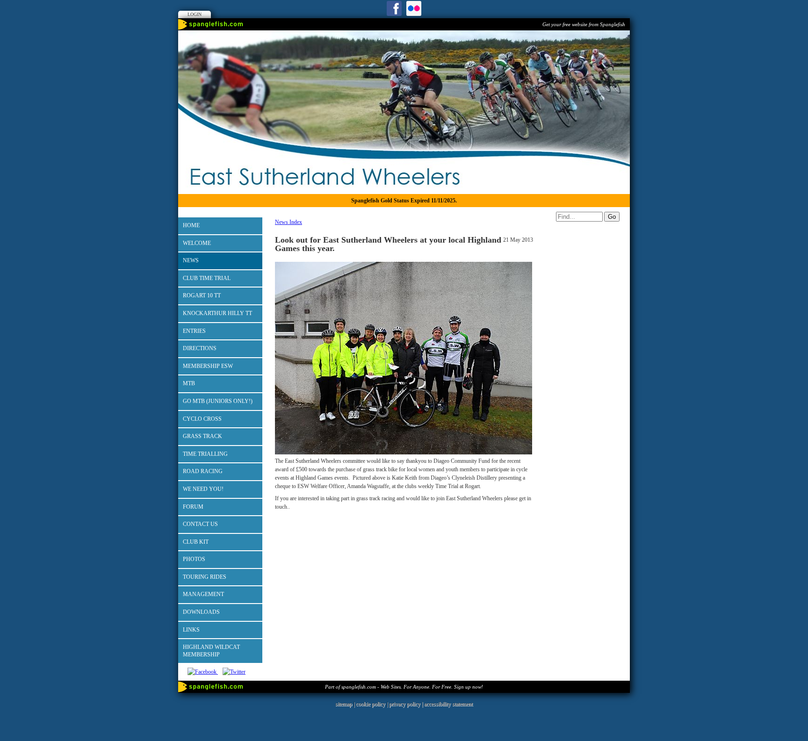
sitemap (343, 704)
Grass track (202, 436)
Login (195, 14)
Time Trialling (205, 454)
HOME (191, 225)
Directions (199, 348)
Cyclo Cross (202, 419)
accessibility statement (448, 704)
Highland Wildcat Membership (211, 651)
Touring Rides (204, 577)
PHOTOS (194, 559)
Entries (194, 331)
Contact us (200, 524)
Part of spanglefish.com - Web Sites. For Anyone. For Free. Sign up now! (404, 687)
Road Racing (203, 471)
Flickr (413, 8)
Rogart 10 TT (202, 295)
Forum (193, 507)
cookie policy (370, 704)
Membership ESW (208, 366)
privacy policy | (406, 704)
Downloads (201, 612)
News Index (288, 222)
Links (191, 629)
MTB (189, 383)
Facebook (394, 8)
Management (203, 594)
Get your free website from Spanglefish (583, 24)
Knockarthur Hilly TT (217, 313)
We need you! (203, 489)
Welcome (197, 243)
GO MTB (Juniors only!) (217, 401)
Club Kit (196, 542)
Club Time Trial (207, 278)
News (191, 260)
